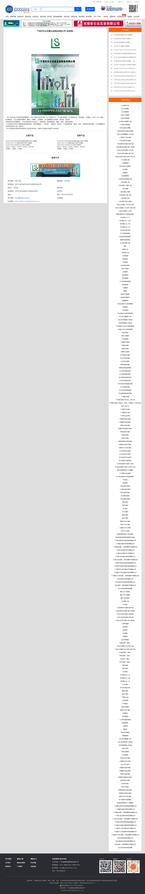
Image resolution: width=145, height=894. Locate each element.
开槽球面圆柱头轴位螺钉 (125, 441)
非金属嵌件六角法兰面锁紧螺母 (125, 326)
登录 (94, 2)
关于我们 (8, 859)
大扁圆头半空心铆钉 (125, 527)
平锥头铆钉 (125, 505)
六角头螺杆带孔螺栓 (125, 140)
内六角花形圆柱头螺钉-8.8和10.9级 (125, 467)
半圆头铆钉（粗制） (125, 643)
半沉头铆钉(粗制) (125, 499)
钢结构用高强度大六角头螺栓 (125, 534)
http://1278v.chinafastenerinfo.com (27, 201)
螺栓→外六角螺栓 (125, 595)
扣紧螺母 (125, 272)
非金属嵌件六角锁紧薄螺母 (125, 313)
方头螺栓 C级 (125, 105)
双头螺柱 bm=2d (125, 227)
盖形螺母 (125, 307)
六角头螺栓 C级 (125, 182)
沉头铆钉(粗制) (125, 495)
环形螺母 (125, 262)
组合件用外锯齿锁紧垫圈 (125, 588)
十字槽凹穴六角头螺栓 (125, 137)
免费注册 (98, 2)
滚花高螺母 (125, 275)
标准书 (106, 16)
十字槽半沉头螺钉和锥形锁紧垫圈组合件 (125, 566)
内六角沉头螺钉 (125, 361)
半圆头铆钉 (125, 502)
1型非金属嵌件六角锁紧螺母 (125, 304)
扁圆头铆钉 (125, 515)
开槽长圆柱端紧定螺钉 (125, 368)
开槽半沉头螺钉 (125, 352)
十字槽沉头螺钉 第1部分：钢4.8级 (125, 400)
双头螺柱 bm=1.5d (125, 224)
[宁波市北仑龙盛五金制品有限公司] (55, 84)
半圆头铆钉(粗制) (125, 486)
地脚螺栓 (125, 172)
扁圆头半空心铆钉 (125, 521)
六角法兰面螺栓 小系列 (125, 211)
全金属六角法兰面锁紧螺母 (125, 329)
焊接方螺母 (125, 332)
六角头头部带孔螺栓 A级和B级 (125, 614)
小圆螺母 (125, 288)
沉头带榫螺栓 (125, 112)
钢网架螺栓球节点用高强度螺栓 (125, 214)
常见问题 (33, 862)
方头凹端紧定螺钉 (125, 387)
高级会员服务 (21, 862)
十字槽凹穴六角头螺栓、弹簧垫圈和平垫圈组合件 (125, 575)
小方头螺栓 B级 (125, 160)
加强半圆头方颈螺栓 (125, 166)
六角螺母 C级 (125, 252)
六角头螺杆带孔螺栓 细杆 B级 (125, 144)
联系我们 (129, 2)
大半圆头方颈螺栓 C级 (125, 121)
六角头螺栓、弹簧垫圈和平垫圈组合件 (125, 585)
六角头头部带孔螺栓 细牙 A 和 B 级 (125, 156)
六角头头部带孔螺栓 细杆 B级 (125, 153)
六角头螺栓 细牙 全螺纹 (125, 201)
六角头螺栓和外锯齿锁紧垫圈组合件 (125, 582)
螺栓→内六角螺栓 (125, 591)
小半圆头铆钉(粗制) (125, 489)
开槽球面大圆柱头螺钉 (125, 444)
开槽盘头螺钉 (125, 345)
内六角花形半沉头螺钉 (125, 457)
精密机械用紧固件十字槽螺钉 (125, 470)
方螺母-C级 (125, 697)
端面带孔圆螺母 (125, 294)
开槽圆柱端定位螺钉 (125, 419)
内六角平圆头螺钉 (125, 358)
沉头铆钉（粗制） (125, 659)
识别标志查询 (121, 16)
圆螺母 (125, 291)
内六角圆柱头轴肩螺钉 (125, 460)
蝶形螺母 (125, 259)
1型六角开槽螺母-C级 (125, 316)
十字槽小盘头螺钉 (125, 416)
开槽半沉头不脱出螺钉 (125, 447)
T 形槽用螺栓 (125, 163)
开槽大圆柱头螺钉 (125, 431)
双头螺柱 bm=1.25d (125, 220)
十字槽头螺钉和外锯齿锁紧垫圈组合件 (125, 540)
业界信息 (67, 16)
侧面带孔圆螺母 (125, 297)
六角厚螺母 (125, 256)
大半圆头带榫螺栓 (125, 124)
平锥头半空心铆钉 (125, 524)
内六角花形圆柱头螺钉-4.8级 (125, 463)
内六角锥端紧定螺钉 (125, 374)
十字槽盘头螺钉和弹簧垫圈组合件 (125, 543)
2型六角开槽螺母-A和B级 (125, 320)
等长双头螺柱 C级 (125, 243)
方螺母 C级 (125, 249)
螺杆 (125, 246)
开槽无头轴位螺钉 (125, 425)
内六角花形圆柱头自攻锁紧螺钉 (125, 476)
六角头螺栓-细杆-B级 (125, 195)
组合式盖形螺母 (125, 265)
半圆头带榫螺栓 (125, 118)
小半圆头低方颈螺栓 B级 (125, 179)
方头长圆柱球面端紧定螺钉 (125, 384)
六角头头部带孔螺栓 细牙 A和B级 (125, 620)
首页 (7, 16)
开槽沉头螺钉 (125, 348)
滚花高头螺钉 (125, 435)
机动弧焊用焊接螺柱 (125, 236)
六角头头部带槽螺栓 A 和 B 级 (125, 134)
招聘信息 (112, 16)
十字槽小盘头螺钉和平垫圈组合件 (125, 550)
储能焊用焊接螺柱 (125, 240)
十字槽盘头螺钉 (125, 396)
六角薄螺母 (125, 310)
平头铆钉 (125, 479)
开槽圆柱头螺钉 (125, 342)
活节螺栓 (125, 169)
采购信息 (28, 16)
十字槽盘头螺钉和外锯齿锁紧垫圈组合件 (125, 806)
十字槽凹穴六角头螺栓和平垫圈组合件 (125, 569)
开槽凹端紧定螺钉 (125, 364)
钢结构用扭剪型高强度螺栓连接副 (125, 537)
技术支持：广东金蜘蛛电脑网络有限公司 (72, 888)
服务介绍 (20, 859)
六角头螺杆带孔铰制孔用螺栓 (125, 131)
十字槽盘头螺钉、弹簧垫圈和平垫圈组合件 (125, 547)
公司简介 (8, 862)
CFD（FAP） (98, 16)
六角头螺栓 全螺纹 (125, 192)
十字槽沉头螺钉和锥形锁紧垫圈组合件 (125, 563)
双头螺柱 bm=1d (125, 217)
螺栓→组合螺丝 (125, 598)
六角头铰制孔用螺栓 (125, 128)
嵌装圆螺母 (125, 284)
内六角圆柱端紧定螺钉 (125, 377)
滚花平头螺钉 (125, 438)
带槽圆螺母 (125, 300)
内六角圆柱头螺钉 (125, 355)
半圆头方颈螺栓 (125, 115)
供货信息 (35, 16)
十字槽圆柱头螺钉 (125, 412)
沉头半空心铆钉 (125, 531)
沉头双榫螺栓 (125, 176)
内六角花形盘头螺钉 (125, 451)
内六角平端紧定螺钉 (125, 371)
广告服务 (20, 866)
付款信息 (33, 866)
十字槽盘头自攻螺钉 (125, 473)
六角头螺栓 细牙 (125, 198)
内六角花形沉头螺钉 (125, 454)
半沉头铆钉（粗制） (125, 662)
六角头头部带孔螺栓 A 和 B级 (125, 150)
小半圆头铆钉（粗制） (125, 652)
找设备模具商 (57, 16)
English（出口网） (109, 2)
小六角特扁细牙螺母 (125, 281)
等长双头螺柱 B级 (125, 230)
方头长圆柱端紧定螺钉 (125, 390)
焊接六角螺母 (125, 336)
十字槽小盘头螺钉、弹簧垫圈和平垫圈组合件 (125, 559)
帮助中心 (120, 2)
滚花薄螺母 (125, 278)
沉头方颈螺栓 (125, 108)
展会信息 (74, 16)
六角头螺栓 (125, 188)
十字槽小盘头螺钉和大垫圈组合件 (125, 553)
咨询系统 (82, 16)
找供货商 (43, 16)
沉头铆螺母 (125, 339)
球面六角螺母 (125, 268)
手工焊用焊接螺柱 (125, 233)
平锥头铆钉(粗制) (125, 492)
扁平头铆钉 (125, 518)
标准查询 (20, 16)
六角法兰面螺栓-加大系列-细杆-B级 (125, 208)
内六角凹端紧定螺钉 (125, 380)
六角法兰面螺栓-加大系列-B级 (125, 204)
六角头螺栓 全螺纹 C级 (125, 185)
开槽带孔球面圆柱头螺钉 (125, 428)
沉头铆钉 (125, 508)
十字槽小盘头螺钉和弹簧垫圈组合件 (125, 556)
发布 (90, 9)
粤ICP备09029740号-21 (88, 883)
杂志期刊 (89, 16)
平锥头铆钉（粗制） (125, 655)
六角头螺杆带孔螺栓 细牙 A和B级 (125, 147)
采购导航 (13, 16)
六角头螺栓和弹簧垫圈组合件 (125, 579)
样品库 (49, 16)
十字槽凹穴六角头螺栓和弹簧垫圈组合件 (125, 572)
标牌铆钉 (125, 483)
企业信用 (136, 16)
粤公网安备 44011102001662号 (72, 885)
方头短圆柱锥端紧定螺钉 (125, 393)
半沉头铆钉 (125, 511)
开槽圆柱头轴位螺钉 (125, 422)
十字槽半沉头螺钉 (125, 409)
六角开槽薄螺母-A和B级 (125, 323)
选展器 (129, 16)
